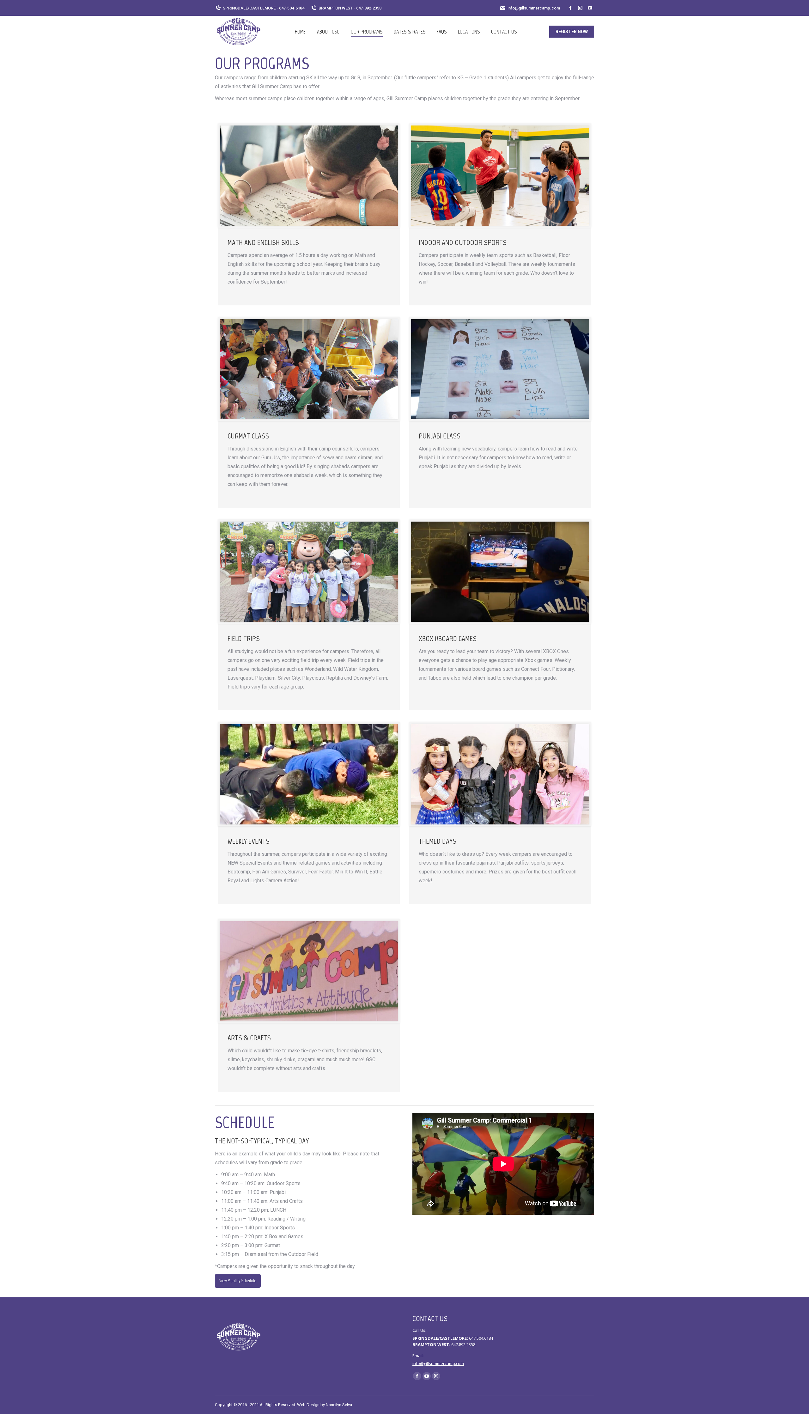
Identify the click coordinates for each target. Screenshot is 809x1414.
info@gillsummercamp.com (534, 8)
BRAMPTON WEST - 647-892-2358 (350, 8)
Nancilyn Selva (339, 1404)
